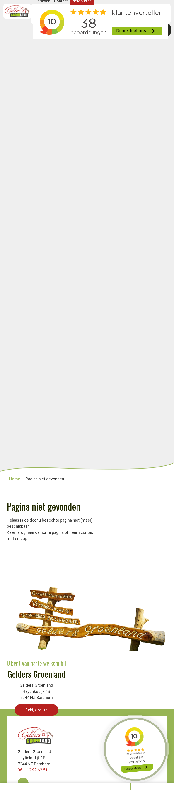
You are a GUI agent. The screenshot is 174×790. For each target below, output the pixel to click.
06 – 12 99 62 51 (33, 770)
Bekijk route (36, 710)
